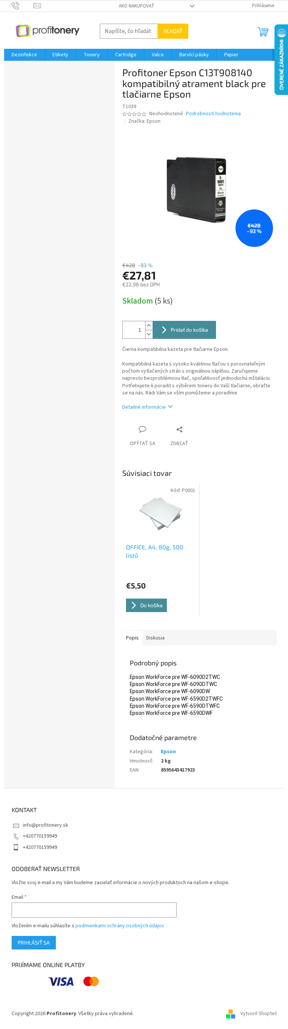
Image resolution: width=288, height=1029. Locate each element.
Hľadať (173, 31)
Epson (168, 751)
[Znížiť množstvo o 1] (149, 334)
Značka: (144, 121)
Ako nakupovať (136, 6)
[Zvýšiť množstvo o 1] (149, 325)
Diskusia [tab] (155, 638)
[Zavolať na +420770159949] (23, 5)
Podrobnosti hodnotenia (213, 113)
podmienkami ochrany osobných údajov (119, 926)
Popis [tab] (132, 638)
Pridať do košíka (189, 329)
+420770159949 (40, 836)
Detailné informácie (144, 407)
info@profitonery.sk (45, 825)
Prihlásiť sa (34, 942)
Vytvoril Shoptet (258, 1013)
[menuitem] (24, 55)
